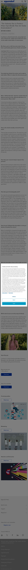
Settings (14, 296)
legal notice (11, 292)
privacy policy (4, 292)
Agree (14, 303)
